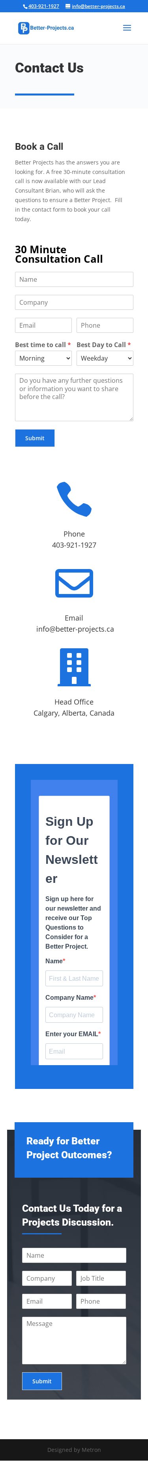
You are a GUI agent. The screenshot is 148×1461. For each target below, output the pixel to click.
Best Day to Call (104, 345)
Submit (35, 438)
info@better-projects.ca (75, 629)
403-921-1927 (43, 6)
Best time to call (43, 345)
